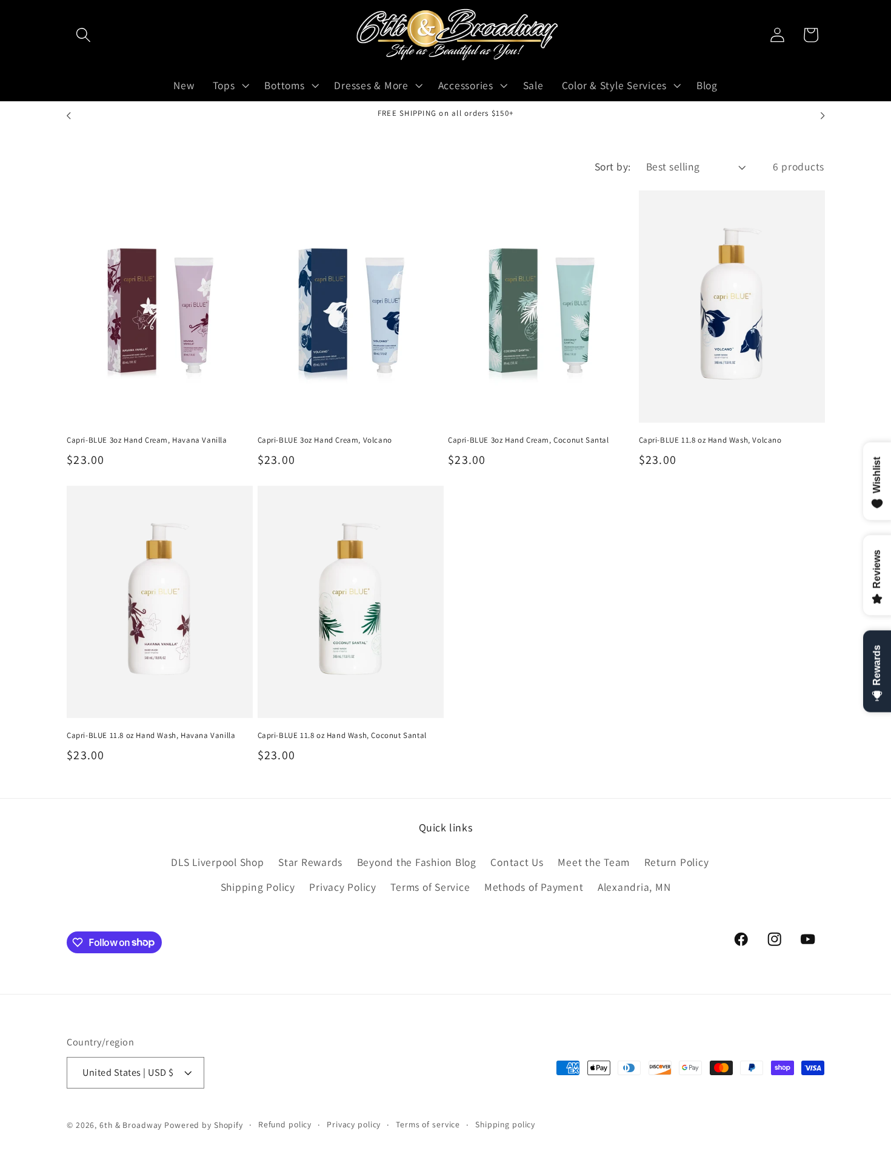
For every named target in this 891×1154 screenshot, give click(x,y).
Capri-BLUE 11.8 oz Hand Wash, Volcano (710, 440)
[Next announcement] (822, 115)
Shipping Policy (258, 887)
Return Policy (676, 862)
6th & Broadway (130, 1125)
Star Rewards (310, 862)
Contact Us (517, 862)
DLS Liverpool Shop (217, 862)
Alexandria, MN (634, 887)
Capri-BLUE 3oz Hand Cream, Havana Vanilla (147, 440)
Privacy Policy (342, 887)
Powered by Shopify (203, 1125)
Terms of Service (430, 887)
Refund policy (285, 1124)
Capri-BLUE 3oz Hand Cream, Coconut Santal (528, 440)
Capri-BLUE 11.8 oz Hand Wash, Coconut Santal (342, 735)
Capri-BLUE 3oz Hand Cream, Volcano (325, 440)
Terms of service (428, 1124)
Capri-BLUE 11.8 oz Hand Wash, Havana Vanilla (151, 735)
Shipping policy (505, 1124)
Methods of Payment (534, 887)
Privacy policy (354, 1124)
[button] (83, 35)
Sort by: (613, 166)
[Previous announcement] (68, 115)
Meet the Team (594, 862)
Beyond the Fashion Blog (416, 862)
